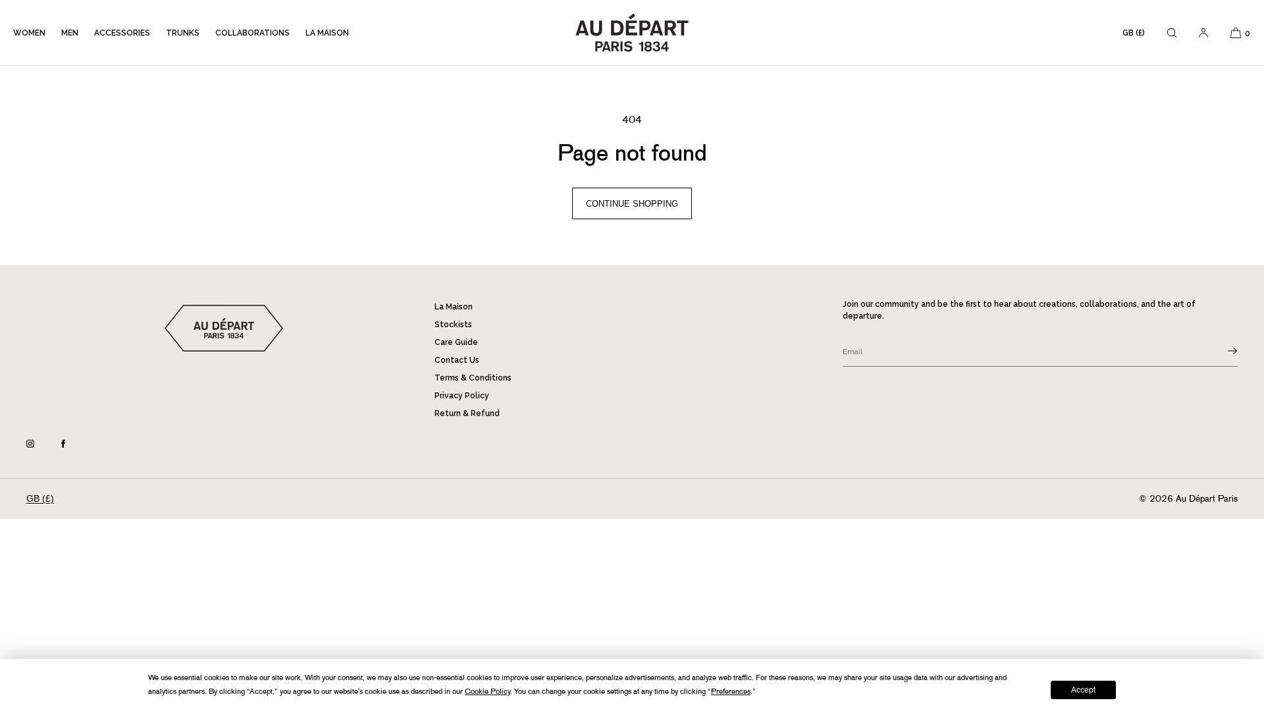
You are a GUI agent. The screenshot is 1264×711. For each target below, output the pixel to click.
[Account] (1203, 32)
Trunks (182, 33)
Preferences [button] (730, 691)
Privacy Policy (461, 395)
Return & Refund (467, 413)
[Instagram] (40, 443)
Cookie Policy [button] (487, 691)
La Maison (327, 33)
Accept (1083, 690)
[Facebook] (73, 443)
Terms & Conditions (473, 377)
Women (29, 33)
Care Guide (456, 342)
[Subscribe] (1221, 351)
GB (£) (1133, 33)
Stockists (453, 324)
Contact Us (456, 360)
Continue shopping (632, 204)
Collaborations (252, 33)
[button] (1172, 32)
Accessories (122, 33)
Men (69, 33)
